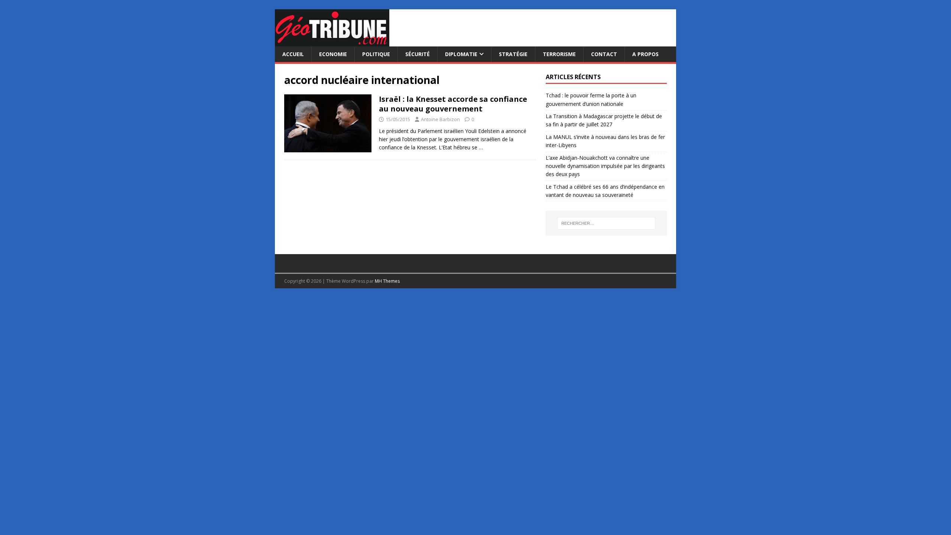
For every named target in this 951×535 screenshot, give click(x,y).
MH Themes (387, 281)
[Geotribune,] (332, 42)
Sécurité (417, 54)
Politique (376, 54)
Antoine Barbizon (440, 119)
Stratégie (513, 54)
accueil (293, 54)
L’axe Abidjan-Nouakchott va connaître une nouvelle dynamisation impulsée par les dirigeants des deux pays (605, 166)
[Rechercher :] (606, 223)
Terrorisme (559, 54)
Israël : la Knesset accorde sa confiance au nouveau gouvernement (453, 104)
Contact (604, 54)
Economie (333, 54)
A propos (645, 54)
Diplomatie (461, 54)
